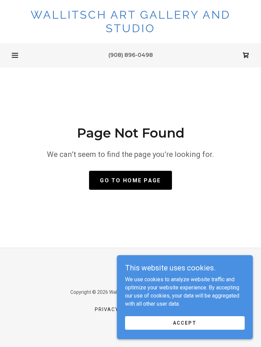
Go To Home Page (130, 180)
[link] (130, 30)
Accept (184, 322)
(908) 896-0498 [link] (130, 55)
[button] (15, 55)
